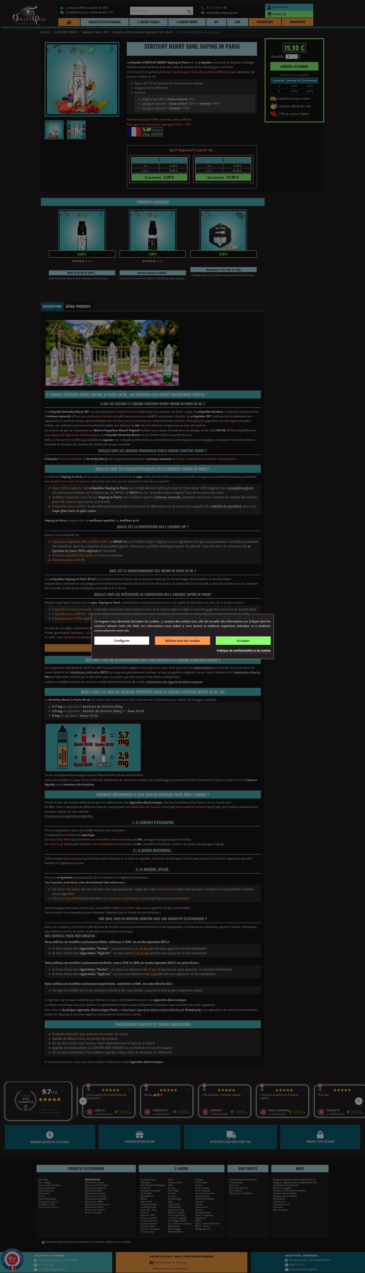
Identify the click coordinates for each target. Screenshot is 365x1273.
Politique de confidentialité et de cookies (244, 650)
